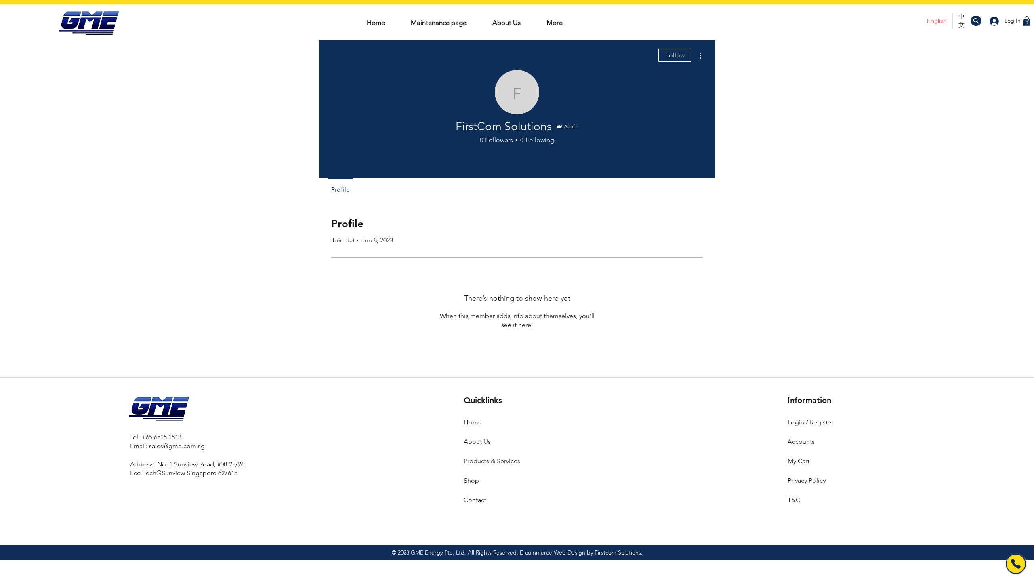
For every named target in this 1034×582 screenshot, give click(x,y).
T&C (794, 500)
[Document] (976, 21)
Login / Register (810, 422)
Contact (475, 500)
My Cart (798, 461)
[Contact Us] (1016, 564)
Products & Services (492, 461)
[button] (1027, 21)
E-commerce (536, 552)
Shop (471, 480)
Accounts (801, 441)
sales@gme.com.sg (177, 446)
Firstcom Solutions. (619, 552)
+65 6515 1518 (161, 437)
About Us (477, 441)
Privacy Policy (807, 480)
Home (473, 422)
